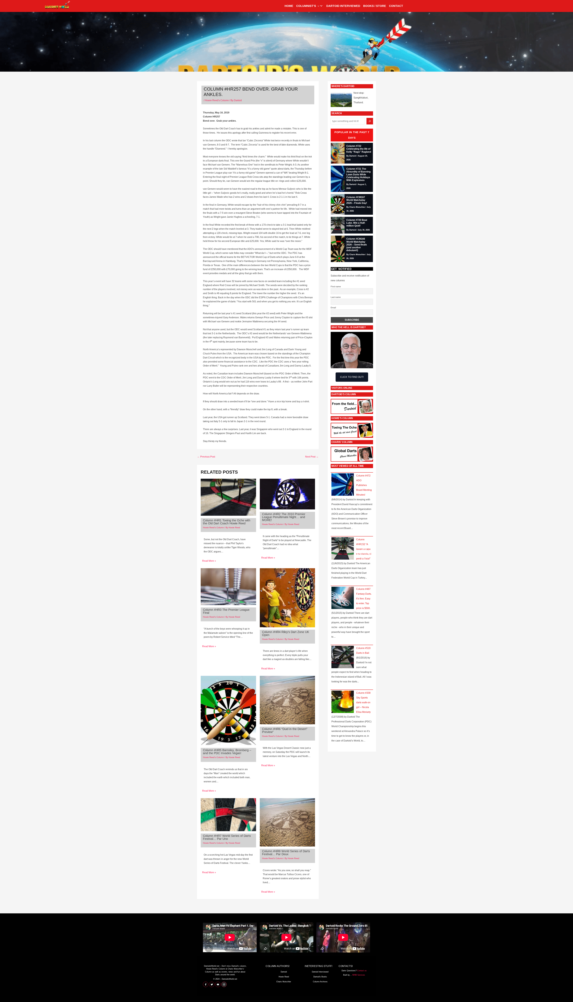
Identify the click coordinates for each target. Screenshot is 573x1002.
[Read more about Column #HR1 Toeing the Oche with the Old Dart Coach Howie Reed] (228, 497)
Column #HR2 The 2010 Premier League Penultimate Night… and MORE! (283, 517)
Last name (336, 297)
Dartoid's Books (320, 977)
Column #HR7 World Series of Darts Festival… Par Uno (227, 837)
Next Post (311, 456)
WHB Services (358, 975)
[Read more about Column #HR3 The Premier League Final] (228, 586)
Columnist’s (306, 5)
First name (336, 286)
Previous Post (206, 456)
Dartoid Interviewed (343, 5)
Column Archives (320, 982)
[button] (317, 6)
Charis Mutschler (283, 982)
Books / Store (374, 5)
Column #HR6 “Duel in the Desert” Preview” (284, 730)
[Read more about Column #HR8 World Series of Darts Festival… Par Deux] (287, 822)
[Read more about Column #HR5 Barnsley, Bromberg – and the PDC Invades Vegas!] (228, 710)
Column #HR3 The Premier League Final (226, 611)
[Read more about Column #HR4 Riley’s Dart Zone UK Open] (287, 597)
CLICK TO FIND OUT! (352, 377)
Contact (396, 5)
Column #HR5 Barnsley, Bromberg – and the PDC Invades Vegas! (227, 751)
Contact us (362, 970)
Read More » (209, 561)
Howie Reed (284, 977)
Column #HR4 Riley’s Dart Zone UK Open (285, 633)
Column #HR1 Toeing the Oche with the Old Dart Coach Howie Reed (226, 522)
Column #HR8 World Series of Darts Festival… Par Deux (286, 852)
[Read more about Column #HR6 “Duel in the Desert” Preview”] (287, 700)
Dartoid (284, 972)
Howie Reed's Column (217, 100)
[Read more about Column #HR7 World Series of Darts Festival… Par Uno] (228, 814)
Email (333, 307)
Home (289, 5)
